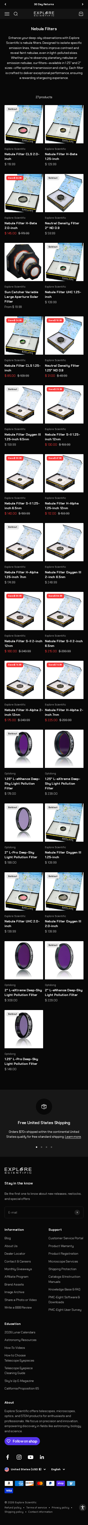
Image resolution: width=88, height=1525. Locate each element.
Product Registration (63, 1254)
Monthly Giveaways (18, 1269)
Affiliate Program (16, 1277)
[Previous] (5, 4)
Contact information (40, 1512)
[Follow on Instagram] (19, 1457)
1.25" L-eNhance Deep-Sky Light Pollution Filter (22, 783)
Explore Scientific (15, 148)
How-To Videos (15, 1348)
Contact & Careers (18, 1261)
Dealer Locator (15, 1254)
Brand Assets (14, 1284)
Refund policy (13, 1507)
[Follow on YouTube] (31, 1457)
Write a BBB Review (18, 1307)
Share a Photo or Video (21, 1300)
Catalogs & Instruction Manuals (64, 1279)
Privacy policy (60, 1507)
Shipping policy (14, 1512)
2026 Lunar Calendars (20, 1332)
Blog (8, 1238)
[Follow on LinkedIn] (42, 1457)
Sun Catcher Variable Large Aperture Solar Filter (21, 296)
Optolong (10, 773)
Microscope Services (63, 1261)
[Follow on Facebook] (8, 1457)
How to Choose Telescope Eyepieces (19, 1357)
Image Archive (14, 1292)
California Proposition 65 (22, 1388)
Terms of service (36, 1507)
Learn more (73, 1137)
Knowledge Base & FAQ (64, 1289)
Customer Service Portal (66, 1238)
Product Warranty (61, 1246)
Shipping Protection (62, 1269)
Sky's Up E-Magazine (19, 1381)
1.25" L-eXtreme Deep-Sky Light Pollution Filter (62, 783)
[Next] (82, 4)
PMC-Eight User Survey (65, 1310)
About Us (11, 1246)
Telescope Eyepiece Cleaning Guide (18, 1370)
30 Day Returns (44, 4)
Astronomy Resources (21, 1340)
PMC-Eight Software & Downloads (64, 1299)
